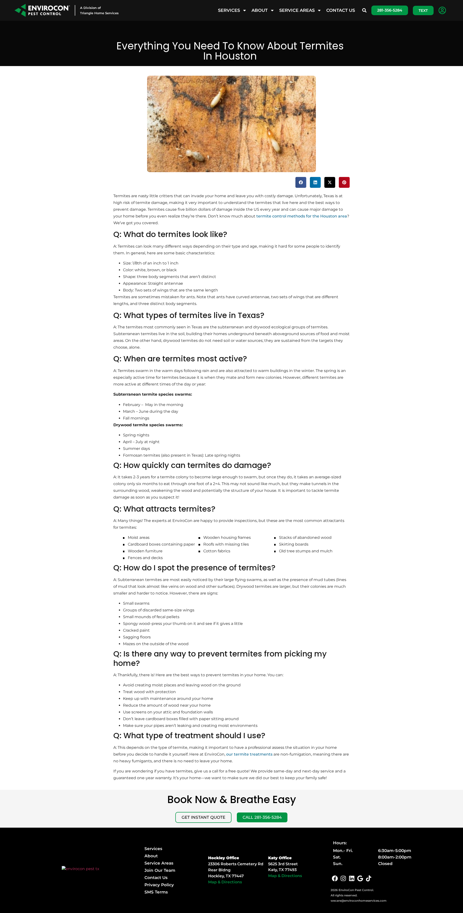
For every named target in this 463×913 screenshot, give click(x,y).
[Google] (360, 878)
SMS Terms (156, 892)
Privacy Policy (159, 884)
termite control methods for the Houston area (301, 216)
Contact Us (340, 10)
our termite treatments (249, 754)
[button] (300, 182)
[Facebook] (335, 878)
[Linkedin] (351, 878)
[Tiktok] (368, 878)
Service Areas (297, 10)
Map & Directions (225, 882)
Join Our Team (159, 870)
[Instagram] (343, 878)
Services (229, 10)
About (260, 10)
